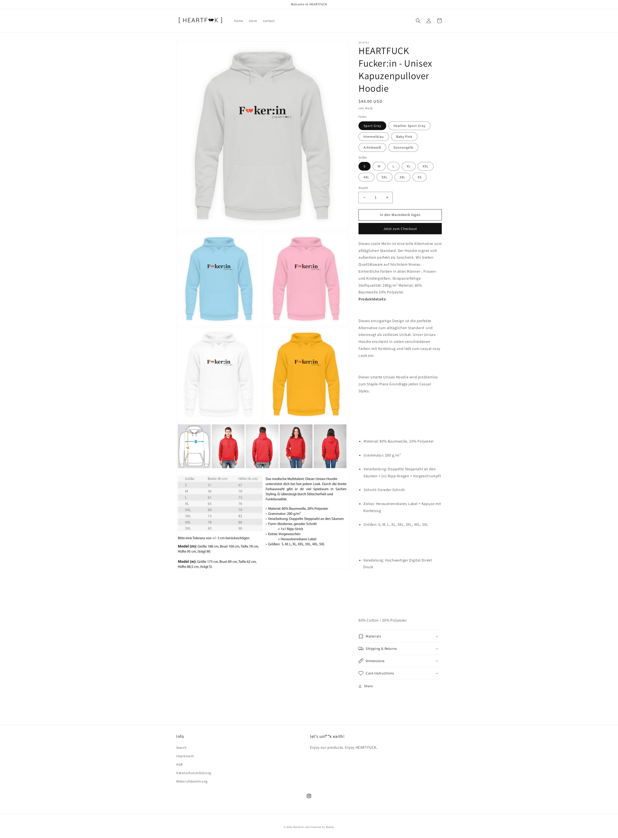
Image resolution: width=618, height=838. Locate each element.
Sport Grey (372, 126)
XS (419, 177)
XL (409, 166)
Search (181, 747)
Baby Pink (404, 136)
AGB (179, 764)
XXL (425, 166)
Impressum (185, 756)
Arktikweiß (372, 147)
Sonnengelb (403, 147)
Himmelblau (374, 136)
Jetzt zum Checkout (400, 228)
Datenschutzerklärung (193, 773)
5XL (384, 177)
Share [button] (368, 686)
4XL (366, 177)
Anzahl (363, 188)
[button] (418, 20)
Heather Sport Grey (409, 126)
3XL (402, 177)
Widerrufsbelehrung (192, 781)
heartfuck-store (302, 827)
